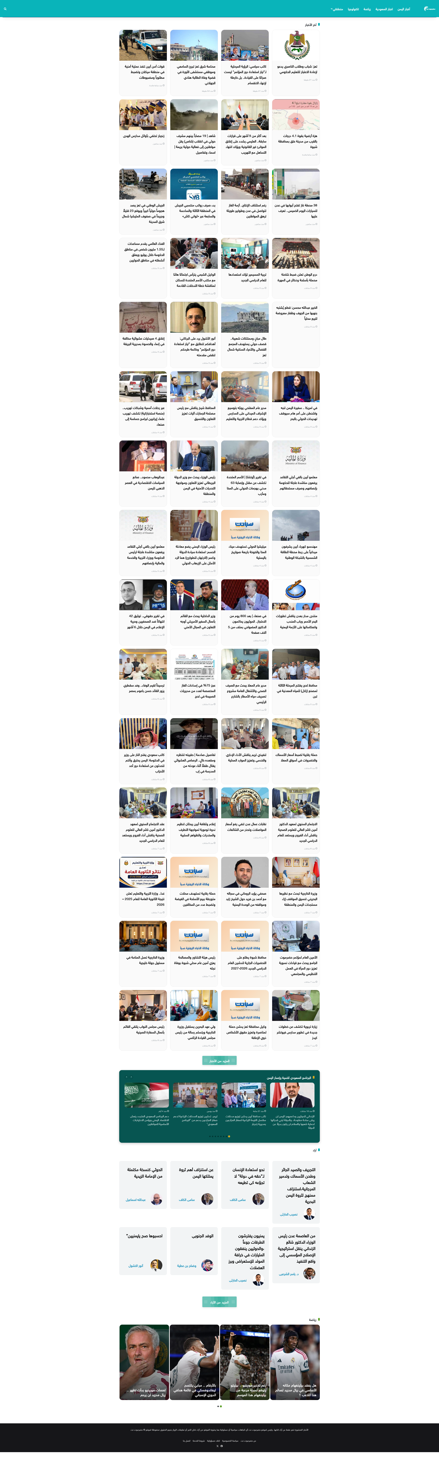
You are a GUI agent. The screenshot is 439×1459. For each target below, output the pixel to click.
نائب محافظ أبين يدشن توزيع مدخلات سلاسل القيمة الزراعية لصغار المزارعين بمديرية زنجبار (246, 1119)
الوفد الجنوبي (202, 1235)
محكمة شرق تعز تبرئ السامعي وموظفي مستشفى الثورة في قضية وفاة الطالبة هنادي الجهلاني (196, 74)
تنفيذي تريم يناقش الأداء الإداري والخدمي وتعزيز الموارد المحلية (246, 756)
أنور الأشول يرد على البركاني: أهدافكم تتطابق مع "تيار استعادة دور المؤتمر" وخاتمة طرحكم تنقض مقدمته (194, 346)
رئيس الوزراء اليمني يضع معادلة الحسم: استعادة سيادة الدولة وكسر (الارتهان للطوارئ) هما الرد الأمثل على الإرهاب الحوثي (195, 554)
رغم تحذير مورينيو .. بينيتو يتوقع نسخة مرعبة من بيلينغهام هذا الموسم (248, 1389)
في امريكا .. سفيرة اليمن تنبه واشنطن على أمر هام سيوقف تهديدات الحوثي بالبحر (298, 413)
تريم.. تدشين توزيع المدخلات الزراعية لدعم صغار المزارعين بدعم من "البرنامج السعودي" (195, 1119)
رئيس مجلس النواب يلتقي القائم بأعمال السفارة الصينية (143, 1028)
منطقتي (338, 8)
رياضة (367, 8)
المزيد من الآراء (219, 1301)
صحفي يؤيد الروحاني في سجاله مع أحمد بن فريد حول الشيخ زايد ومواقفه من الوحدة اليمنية (246, 898)
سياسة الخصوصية (230, 1440)
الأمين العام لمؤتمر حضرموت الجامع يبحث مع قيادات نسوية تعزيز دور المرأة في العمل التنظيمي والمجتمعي (298, 965)
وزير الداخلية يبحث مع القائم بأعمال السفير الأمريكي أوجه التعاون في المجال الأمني (197, 621)
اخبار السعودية (384, 8)
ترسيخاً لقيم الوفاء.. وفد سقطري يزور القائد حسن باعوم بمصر (143, 687)
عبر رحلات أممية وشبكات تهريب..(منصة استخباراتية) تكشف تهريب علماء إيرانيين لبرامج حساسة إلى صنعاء (143, 416)
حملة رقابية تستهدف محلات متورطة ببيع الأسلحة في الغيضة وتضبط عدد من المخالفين (195, 898)
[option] (292, 1107)
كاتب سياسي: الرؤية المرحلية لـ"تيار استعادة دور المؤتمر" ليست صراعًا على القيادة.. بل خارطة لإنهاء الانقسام (245, 74)
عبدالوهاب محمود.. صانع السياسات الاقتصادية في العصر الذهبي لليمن (144, 482)
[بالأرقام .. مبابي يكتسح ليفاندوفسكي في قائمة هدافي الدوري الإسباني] (194, 1362)
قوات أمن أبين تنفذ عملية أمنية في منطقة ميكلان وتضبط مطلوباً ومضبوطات (144, 71)
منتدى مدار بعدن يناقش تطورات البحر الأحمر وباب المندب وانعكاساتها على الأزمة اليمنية (296, 621)
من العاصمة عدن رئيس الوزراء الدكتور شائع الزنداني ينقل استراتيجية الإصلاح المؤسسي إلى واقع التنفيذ (296, 1247)
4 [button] (221, 1136)
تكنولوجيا (353, 8)
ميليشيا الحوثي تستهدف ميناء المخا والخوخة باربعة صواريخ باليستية (247, 551)
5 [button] (218, 1136)
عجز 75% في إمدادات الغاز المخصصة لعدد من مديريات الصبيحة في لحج (197, 690)
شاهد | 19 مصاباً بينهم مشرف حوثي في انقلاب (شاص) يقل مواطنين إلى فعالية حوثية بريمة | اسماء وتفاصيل (194, 143)
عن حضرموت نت (248, 1440)
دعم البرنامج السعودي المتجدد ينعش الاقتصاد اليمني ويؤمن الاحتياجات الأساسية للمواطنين (149, 1119)
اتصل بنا (186, 1440)
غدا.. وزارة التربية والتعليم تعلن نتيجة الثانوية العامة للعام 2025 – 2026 (143, 898)
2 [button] (226, 1136)
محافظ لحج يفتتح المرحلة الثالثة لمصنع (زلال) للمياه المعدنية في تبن (297, 690)
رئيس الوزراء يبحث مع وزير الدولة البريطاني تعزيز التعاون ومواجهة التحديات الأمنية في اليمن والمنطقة (194, 485)
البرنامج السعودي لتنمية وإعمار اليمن (289, 1077)
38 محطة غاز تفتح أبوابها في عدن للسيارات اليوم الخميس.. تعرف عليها (296, 210)
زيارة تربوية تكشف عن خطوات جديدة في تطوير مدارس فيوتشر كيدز (297, 1031)
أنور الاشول (136, 1265)
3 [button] (223, 1136)
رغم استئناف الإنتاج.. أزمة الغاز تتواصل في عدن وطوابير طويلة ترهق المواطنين (246, 210)
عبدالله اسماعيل (136, 1199)
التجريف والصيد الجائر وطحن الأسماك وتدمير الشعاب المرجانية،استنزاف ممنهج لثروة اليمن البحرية (297, 1184)
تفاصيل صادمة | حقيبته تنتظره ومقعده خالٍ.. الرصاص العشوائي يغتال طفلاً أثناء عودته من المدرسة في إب (194, 762)
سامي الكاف (238, 1199)
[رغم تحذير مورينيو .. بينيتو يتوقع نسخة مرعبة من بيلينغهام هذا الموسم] (245, 1362)
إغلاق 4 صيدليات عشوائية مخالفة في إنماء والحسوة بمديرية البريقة (143, 340)
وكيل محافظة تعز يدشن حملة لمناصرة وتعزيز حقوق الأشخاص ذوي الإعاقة (246, 1031)
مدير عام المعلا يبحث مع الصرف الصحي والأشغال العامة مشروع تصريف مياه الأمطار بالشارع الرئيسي (246, 693)
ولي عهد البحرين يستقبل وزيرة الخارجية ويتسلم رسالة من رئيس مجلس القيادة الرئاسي (195, 1031)
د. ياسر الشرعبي (289, 1273)
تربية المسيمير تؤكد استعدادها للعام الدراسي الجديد (247, 276)
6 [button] (215, 1136)
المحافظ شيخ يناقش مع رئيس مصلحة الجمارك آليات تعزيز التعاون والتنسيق (196, 413)
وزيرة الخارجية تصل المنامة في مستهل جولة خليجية (145, 959)
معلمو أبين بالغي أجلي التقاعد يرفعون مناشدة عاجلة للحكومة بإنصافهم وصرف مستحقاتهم (298, 482)
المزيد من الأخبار (219, 1060)
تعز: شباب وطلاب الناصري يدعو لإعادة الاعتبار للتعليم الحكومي (297, 68)
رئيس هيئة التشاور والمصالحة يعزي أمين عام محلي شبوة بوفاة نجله (194, 962)
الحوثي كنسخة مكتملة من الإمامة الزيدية (144, 1172)
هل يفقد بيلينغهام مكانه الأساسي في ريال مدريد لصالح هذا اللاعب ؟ (295, 1389)
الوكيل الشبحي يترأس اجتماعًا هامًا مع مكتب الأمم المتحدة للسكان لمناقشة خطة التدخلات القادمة (194, 279)
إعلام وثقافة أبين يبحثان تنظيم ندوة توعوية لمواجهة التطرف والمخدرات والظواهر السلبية (196, 829)
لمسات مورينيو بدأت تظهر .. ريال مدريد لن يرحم (146, 1391)
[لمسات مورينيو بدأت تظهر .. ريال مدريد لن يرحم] (144, 1362)
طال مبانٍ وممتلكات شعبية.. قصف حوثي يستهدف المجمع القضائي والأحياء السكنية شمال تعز (246, 346)
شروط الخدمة (199, 1440)
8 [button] (210, 1136)
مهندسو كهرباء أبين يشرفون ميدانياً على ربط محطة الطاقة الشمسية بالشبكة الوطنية (299, 551)
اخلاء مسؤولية (213, 1440)
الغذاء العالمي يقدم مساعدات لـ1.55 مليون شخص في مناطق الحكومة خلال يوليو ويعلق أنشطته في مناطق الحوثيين (144, 251)
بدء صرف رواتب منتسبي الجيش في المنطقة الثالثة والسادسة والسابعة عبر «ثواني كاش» (195, 210)
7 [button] (212, 1136)
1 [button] (229, 1136)
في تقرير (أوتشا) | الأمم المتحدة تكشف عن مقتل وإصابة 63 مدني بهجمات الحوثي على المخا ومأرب (246, 485)
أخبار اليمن (404, 8)
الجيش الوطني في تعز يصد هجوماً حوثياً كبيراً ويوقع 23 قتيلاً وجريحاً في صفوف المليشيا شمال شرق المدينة (143, 213)
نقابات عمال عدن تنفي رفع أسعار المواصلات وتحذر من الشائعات (245, 826)
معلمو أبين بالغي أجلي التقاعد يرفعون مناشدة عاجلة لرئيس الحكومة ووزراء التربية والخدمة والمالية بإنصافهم (145, 554)
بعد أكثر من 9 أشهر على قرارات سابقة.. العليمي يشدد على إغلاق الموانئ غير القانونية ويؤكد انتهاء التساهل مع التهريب (246, 143)
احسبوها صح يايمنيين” (144, 1235)
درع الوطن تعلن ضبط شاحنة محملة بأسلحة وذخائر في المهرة (297, 276)
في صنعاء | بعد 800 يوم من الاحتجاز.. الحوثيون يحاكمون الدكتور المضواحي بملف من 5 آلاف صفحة (247, 624)
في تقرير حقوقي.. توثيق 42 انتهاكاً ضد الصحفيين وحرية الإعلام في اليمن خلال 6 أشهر (145, 621)
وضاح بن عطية (186, 1265)
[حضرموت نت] (429, 8)
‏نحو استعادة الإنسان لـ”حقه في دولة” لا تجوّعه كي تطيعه (248, 1175)
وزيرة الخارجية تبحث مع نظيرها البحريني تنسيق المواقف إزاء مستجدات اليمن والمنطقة (298, 898)
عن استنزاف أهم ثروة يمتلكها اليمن (196, 1172)
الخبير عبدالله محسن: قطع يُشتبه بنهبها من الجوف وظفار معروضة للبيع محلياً (296, 312)
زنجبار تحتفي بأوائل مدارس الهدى (143, 135)
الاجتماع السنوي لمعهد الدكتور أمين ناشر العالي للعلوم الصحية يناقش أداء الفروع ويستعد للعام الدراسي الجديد (297, 832)
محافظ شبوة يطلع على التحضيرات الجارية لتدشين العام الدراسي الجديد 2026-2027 (247, 962)
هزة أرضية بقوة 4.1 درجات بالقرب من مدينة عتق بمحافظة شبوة (297, 140)
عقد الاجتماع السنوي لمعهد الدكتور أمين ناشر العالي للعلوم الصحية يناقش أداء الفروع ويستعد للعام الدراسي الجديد (143, 832)
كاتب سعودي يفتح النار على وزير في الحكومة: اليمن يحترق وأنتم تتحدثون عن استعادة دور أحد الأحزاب (144, 762)
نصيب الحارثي (289, 1213)
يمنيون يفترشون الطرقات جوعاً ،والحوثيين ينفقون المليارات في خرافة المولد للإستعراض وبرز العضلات (246, 1250)
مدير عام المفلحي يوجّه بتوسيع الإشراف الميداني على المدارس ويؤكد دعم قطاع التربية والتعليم (246, 413)
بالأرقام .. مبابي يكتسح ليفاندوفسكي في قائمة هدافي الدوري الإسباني (195, 1389)
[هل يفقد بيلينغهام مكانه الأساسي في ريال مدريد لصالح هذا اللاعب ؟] (295, 1362)
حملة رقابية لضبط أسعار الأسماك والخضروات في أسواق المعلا (296, 756)
